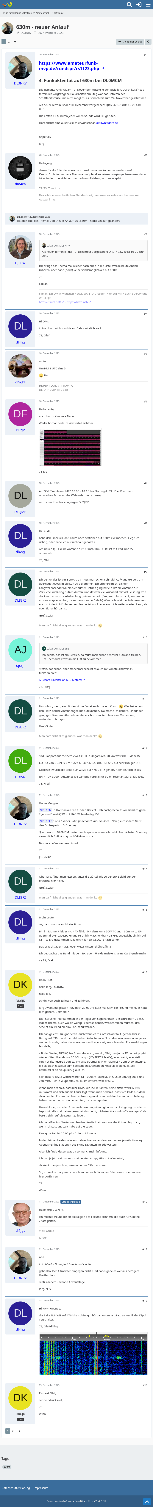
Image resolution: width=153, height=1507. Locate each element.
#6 (146, 401)
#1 (146, 54)
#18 (145, 1249)
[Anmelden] (139, 4)
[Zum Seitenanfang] (147, 1501)
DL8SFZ (47, 821)
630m (7, 1466)
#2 (146, 155)
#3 (146, 234)
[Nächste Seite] (15, 41)
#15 (145, 909)
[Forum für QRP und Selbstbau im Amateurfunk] (7, 4)
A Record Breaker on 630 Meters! (60, 680)
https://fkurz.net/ (50, 302)
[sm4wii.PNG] (93, 1353)
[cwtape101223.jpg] (70, 447)
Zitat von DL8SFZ (58, 648)
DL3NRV (26, 33)
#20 (145, 1385)
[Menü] (148, 4)
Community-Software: (77, 1501)
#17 (145, 1202)
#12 (145, 748)
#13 (145, 795)
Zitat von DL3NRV (58, 245)
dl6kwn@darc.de (107, 123)
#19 (145, 1300)
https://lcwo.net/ (77, 302)
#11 (145, 698)
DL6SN (46, 810)
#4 (146, 313)
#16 (145, 972)
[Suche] (129, 4)
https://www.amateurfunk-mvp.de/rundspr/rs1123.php (69, 65)
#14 (145, 869)
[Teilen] (148, 42)
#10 (145, 637)
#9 (146, 571)
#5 (146, 353)
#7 (146, 483)
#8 (146, 523)
